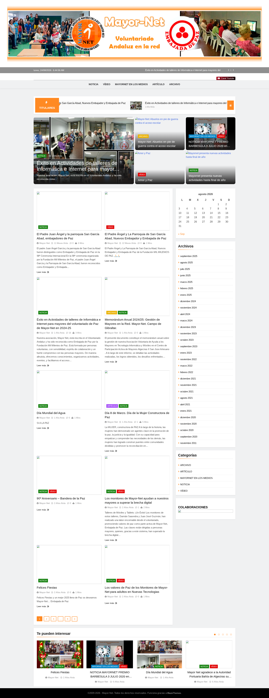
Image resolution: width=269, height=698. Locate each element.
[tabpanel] (60, 659)
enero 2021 (186, 410)
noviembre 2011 (188, 443)
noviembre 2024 (188, 307)
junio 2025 (185, 275)
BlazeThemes (174, 693)
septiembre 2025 (188, 256)
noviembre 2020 (188, 423)
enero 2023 (186, 352)
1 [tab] (215, 634)
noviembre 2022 (188, 359)
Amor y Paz (145, 180)
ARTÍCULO (158, 84)
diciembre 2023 (188, 327)
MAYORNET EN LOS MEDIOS (131, 84)
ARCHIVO (174, 84)
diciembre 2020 (188, 417)
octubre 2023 (186, 339)
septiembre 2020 (188, 436)
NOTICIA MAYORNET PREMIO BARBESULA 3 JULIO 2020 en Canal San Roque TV (208, 146)
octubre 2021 (186, 391)
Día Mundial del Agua (51, 413)
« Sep (181, 234)
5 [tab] (231, 634)
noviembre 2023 (188, 333)
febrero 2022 (186, 372)
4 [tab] (227, 634)
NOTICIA (93, 84)
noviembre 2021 (188, 385)
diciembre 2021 (188, 378)
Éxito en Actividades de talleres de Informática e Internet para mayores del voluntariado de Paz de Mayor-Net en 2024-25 (168, 103)
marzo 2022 (186, 365)
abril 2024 (185, 314)
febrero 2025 (186, 288)
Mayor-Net (44, 243)
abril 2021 (185, 404)
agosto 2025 (186, 262)
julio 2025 (185, 269)
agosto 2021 (186, 398)
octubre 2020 (186, 430)
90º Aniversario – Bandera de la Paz (61, 498)
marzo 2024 (186, 320)
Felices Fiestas (47, 587)
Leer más (41, 272)
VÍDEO (106, 84)
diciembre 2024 (188, 301)
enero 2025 (186, 295)
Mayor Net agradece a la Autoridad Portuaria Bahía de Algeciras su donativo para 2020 (209, 676)
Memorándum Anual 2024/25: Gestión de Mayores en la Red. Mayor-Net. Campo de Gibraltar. (179, 70)
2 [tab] (219, 634)
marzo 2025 (186, 282)
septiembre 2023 (188, 346)
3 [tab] (223, 634)
